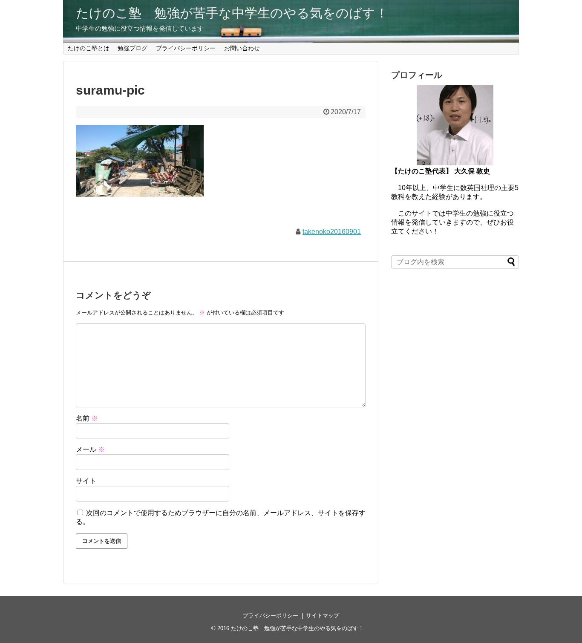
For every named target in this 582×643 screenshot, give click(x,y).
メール (90, 449)
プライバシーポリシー (186, 48)
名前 (87, 418)
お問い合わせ (242, 48)
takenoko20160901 (332, 231)
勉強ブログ (132, 48)
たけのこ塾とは (88, 48)
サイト (86, 480)
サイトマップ (322, 615)
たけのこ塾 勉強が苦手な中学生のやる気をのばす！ (238, 13)
